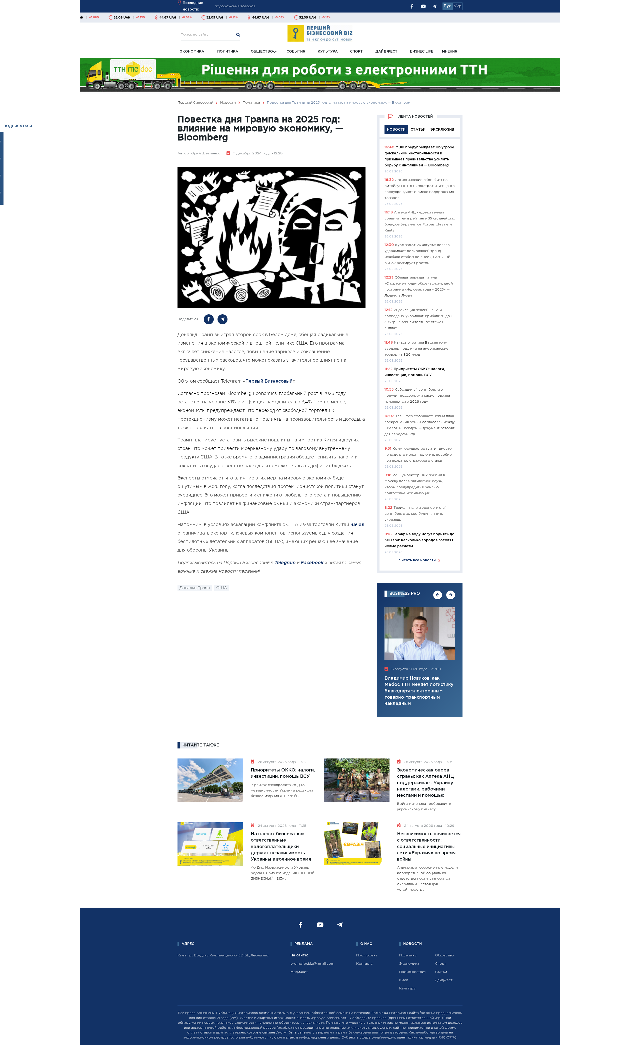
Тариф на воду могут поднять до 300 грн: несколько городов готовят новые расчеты (419, 540)
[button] (437, 595)
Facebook (311, 563)
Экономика (192, 51)
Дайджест (386, 51)
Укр (458, 6)
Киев (403, 980)
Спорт (356, 51)
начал (357, 525)
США (221, 588)
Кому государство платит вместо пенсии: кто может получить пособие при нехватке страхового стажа (418, 454)
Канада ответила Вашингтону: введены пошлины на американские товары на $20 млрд (416, 348)
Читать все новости (417, 560)
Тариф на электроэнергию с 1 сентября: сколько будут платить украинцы (415, 513)
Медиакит (299, 971)
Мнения (449, 51)
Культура (328, 51)
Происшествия (412, 971)
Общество (262, 51)
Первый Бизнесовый (268, 381)
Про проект (366, 955)
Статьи (441, 971)
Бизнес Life (421, 51)
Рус (447, 6)
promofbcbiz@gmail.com (312, 963)
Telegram (284, 563)
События (295, 51)
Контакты (364, 963)
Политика (227, 51)
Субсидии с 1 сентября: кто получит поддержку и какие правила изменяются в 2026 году (417, 395)
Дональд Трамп (195, 588)
